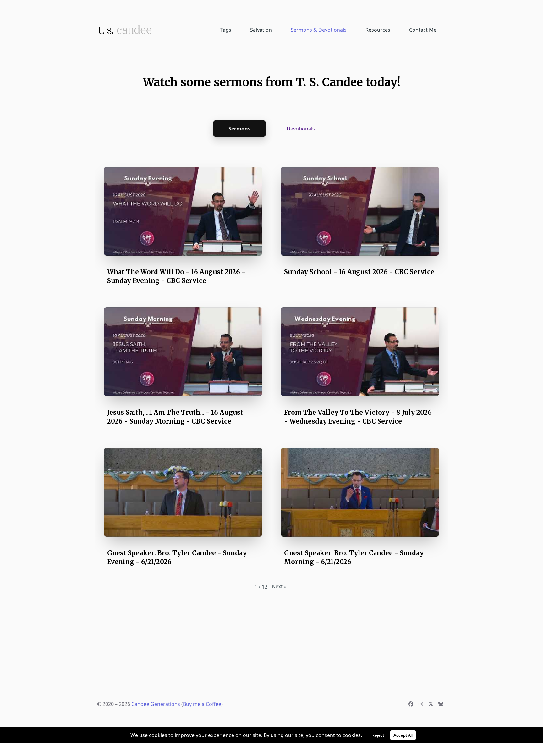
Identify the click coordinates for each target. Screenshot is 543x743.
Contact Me (422, 29)
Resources (377, 29)
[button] (183, 227)
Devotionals (301, 128)
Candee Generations (155, 704)
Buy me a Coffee (202, 704)
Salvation (261, 29)
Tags (225, 29)
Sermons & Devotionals (319, 29)
